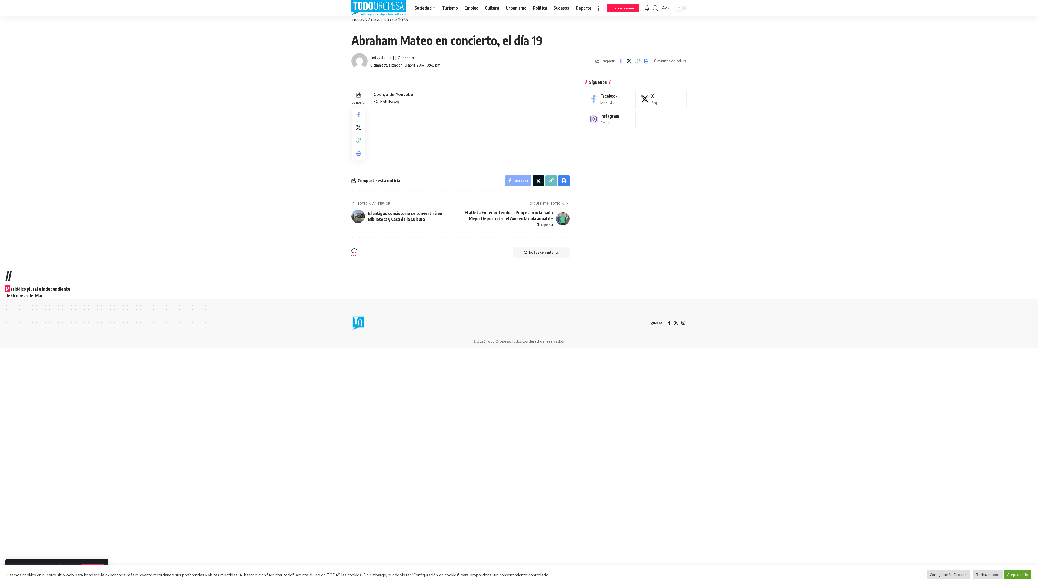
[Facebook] (611, 99)
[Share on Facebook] (620, 61)
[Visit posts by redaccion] (359, 61)
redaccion (379, 57)
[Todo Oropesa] (378, 8)
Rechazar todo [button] (987, 574)
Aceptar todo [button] (1017, 574)
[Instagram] (611, 119)
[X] (662, 99)
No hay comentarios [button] (544, 252)
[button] (598, 8)
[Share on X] (629, 61)
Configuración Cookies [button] (948, 574)
